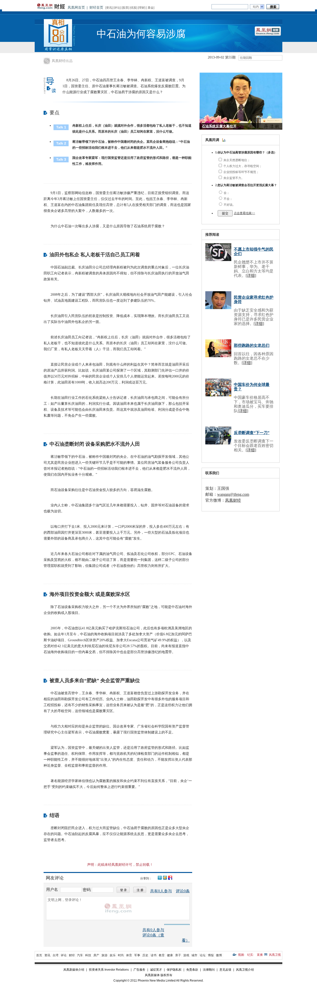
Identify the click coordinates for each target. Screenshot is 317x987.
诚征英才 (156, 969)
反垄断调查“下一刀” (251, 433)
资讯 (109, 7)
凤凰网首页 (76, 7)
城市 (194, 955)
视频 (241, 955)
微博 (219, 955)
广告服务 (139, 969)
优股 (133, 7)
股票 (125, 7)
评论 (117, 7)
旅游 (104, 955)
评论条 (183, 891)
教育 (162, 955)
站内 (256, 6)
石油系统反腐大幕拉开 (219, 126)
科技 (88, 955)
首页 (39, 955)
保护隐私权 (174, 969)
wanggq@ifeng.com (233, 494)
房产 (96, 955)
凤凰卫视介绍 (245, 969)
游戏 (186, 955)
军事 (137, 955)
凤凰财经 (233, 500)
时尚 (121, 955)
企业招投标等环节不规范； (241, 172)
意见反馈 (225, 969)
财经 (72, 955)
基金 (151, 7)
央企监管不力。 (233, 178)
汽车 (80, 955)
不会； (228, 199)
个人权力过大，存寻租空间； (242, 166)
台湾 (55, 955)
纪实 (250, 955)
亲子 (178, 955)
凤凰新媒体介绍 (73, 969)
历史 (145, 955)
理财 (142, 7)
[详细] (251, 275)
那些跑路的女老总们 (251, 345)
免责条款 (192, 969)
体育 (129, 955)
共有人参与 (161, 891)
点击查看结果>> (244, 213)
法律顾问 (209, 969)
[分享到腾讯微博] (159, 877)
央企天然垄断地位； (236, 160)
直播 (260, 955)
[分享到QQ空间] (164, 877)
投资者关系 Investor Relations (109, 969)
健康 (170, 955)
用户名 (52, 889)
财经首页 (96, 7)
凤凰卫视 (275, 955)
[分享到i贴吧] (170, 877)
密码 (87, 890)
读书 (154, 955)
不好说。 (229, 204)
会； (226, 193)
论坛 (203, 955)
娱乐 (113, 955)
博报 (211, 955)
